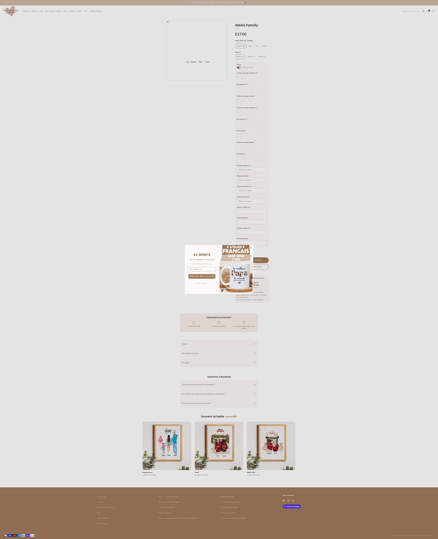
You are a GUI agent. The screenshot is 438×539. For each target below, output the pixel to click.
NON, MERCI (202, 283)
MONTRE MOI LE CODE (202, 276)
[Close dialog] (250, 247)
